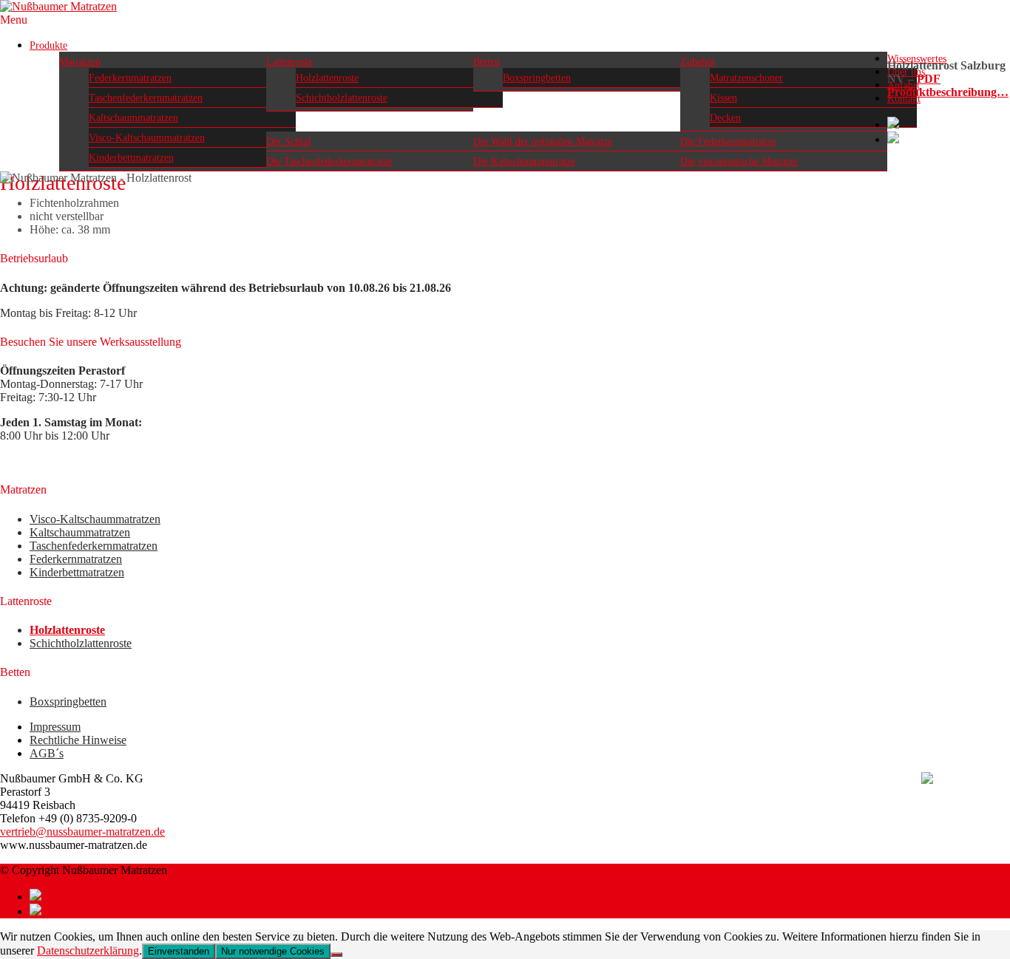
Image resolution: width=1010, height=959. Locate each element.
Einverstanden (178, 951)
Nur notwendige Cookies (273, 951)
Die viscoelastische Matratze (739, 161)
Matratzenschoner (746, 77)
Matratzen (80, 61)
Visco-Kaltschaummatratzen (147, 137)
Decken (725, 117)
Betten (486, 61)
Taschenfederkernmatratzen (146, 97)
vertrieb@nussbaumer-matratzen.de (82, 831)
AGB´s (47, 753)
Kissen (723, 97)
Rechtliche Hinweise (78, 740)
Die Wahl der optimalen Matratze (542, 141)
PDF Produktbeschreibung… (948, 85)
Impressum (55, 726)
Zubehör (698, 61)
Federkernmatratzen (130, 77)
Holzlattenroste (327, 77)
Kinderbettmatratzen (131, 157)
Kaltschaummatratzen (133, 117)
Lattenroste (289, 61)
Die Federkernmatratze (728, 141)
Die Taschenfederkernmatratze (329, 161)
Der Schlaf (288, 141)
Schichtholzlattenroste (341, 97)
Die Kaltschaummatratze (524, 161)
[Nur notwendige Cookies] (336, 954)
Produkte (48, 45)
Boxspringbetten (537, 77)
